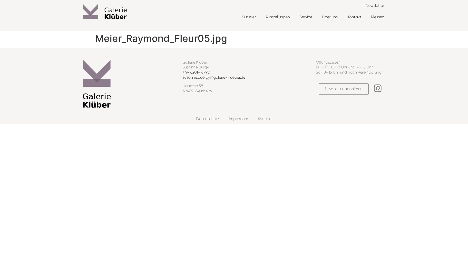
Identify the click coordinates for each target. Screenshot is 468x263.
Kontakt (354, 17)
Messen (377, 17)
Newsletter (375, 5)
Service (306, 17)
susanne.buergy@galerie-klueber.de (214, 77)
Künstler (249, 17)
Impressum (238, 118)
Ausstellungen (277, 17)
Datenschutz (207, 118)
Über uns (330, 17)
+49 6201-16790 (196, 72)
